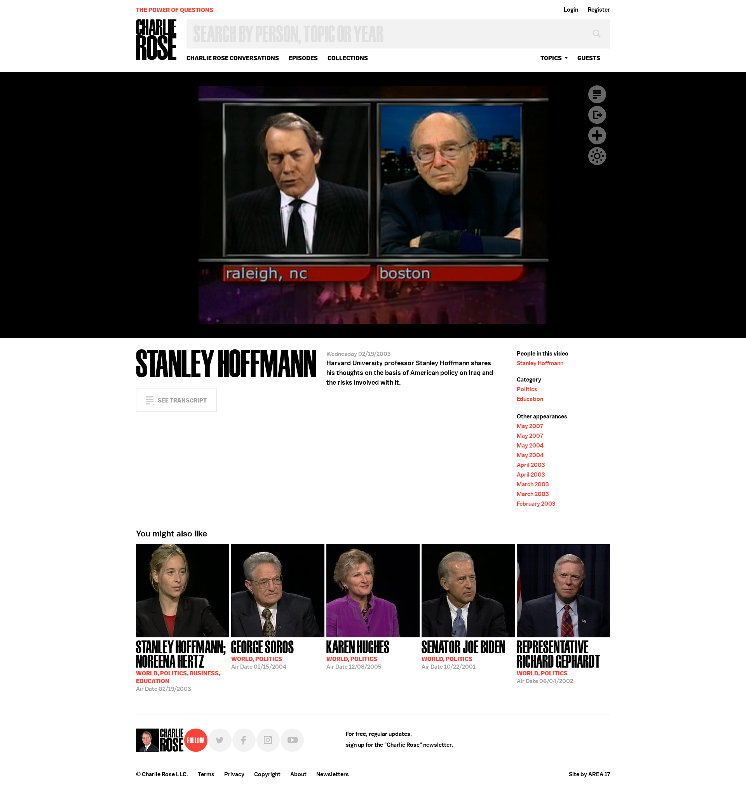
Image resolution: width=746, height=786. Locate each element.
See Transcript (182, 400)
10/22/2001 (463, 654)
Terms (206, 774)
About (298, 774)
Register (599, 10)
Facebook (244, 740)
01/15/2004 (262, 654)
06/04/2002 (559, 661)
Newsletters (332, 774)
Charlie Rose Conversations (232, 58)
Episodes (303, 58)
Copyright (267, 774)
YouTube (292, 740)
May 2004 (530, 445)
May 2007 (530, 426)
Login (571, 10)
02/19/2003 (181, 665)
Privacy (234, 774)
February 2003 (536, 504)
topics (551, 58)
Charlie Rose (156, 40)
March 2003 (533, 484)
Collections (348, 58)
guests (588, 58)
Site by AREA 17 (589, 774)
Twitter (220, 740)
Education (530, 399)
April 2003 (531, 465)
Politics (527, 389)
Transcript (597, 94)
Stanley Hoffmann (540, 363)
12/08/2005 (358, 654)
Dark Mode (597, 156)
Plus (597, 135)
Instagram (268, 740)
